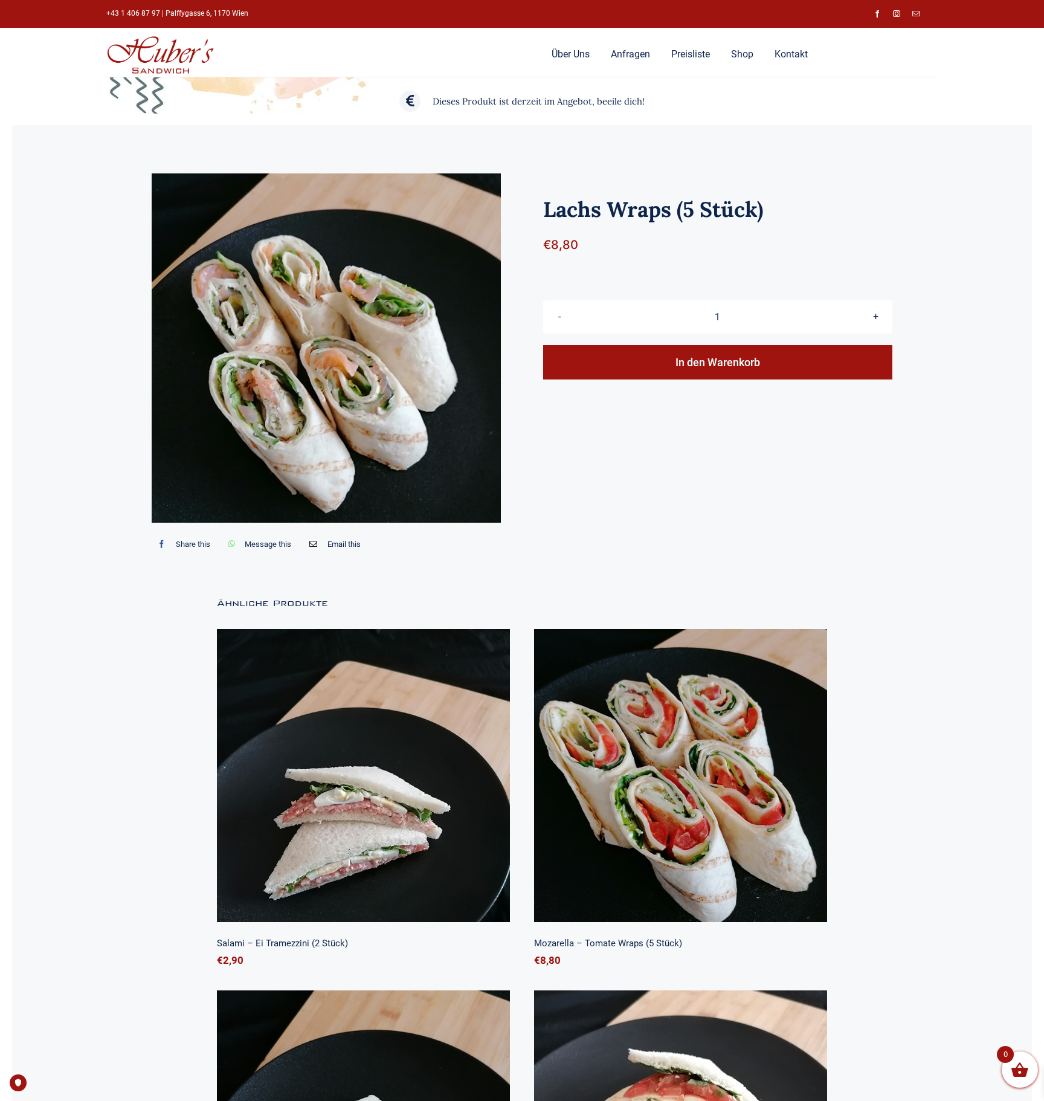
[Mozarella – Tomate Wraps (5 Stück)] (680, 775)
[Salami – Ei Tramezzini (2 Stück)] (363, 775)
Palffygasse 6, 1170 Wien (207, 13)
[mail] (916, 14)
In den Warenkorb (717, 362)
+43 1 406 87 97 (133, 13)
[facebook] (877, 14)
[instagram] (896, 14)
